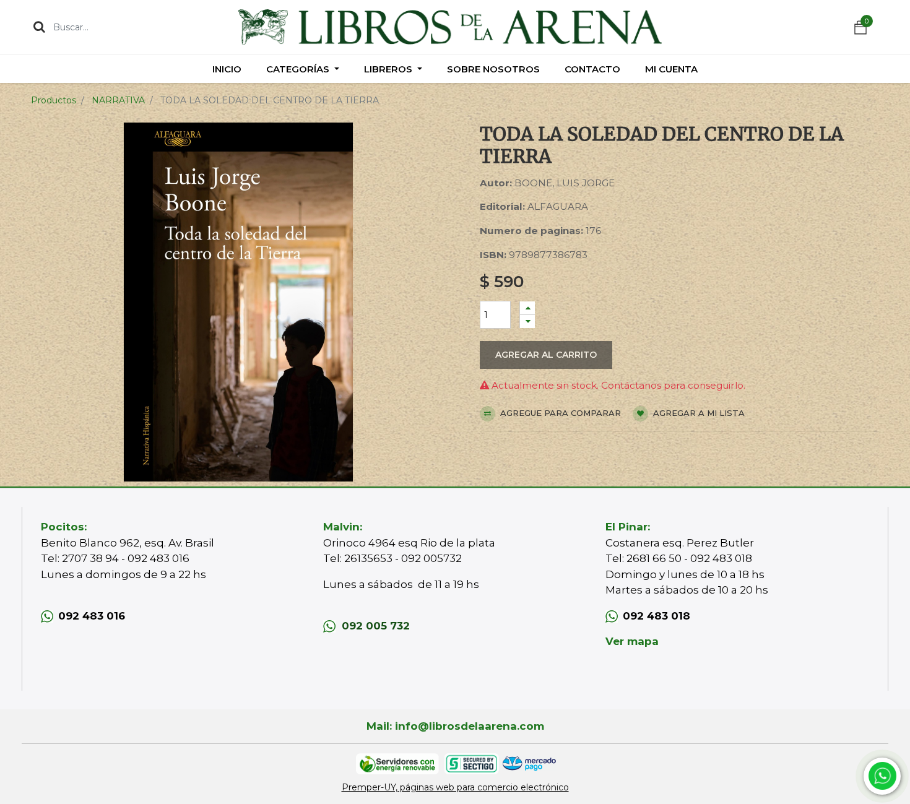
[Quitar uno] (527, 321)
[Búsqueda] (39, 26)
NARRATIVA (118, 100)
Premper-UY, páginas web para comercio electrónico (455, 787)
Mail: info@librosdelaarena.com (455, 726)
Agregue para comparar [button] (559, 413)
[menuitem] (227, 69)
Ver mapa (632, 641)
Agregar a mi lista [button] (698, 413)
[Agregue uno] (527, 307)
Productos (53, 100)
